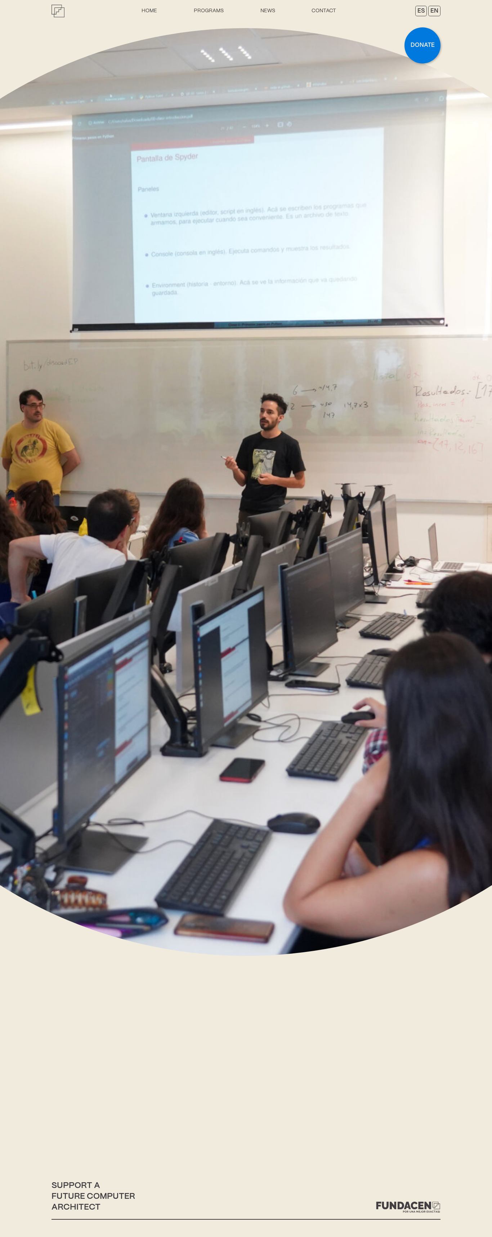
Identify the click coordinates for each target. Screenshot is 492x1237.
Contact (324, 10)
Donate (423, 45)
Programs (209, 10)
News (267, 10)
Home (149, 10)
